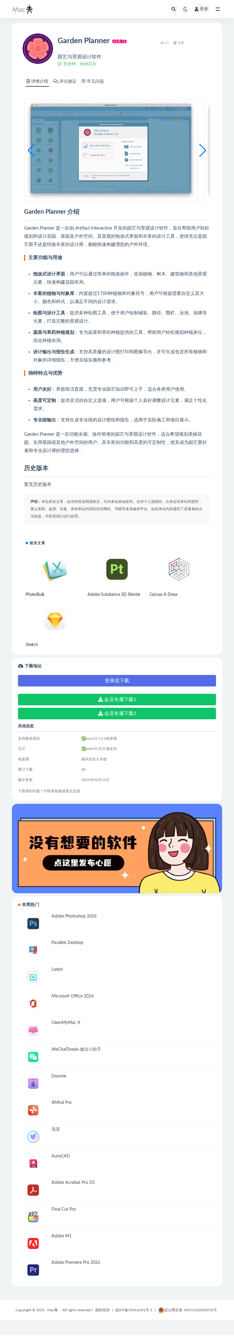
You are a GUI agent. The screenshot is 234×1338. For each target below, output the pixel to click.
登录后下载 (117, 680)
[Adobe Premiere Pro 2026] (33, 1270)
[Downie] (33, 1084)
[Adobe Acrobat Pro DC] (33, 1190)
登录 (204, 9)
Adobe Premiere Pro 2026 (75, 1262)
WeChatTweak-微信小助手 (76, 1049)
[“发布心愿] (117, 848)
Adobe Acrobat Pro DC (73, 1183)
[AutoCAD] (33, 1163)
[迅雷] (33, 1137)
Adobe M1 (61, 1236)
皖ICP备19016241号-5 (133, 1310)
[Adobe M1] (33, 1243)
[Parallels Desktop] (33, 950)
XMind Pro (61, 1103)
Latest (57, 969)
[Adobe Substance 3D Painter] (116, 569)
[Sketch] (55, 619)
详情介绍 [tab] (39, 81)
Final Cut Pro (63, 1209)
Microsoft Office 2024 (72, 996)
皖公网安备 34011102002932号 (190, 1310)
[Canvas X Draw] (179, 569)
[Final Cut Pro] (33, 1217)
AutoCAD (60, 1156)
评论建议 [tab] (67, 81)
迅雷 (55, 1129)
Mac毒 (52, 1310)
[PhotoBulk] (55, 569)
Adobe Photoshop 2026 (74, 916)
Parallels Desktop (67, 943)
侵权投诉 (102, 1310)
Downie (58, 1076)
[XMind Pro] (33, 1110)
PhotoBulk (35, 595)
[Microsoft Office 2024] (33, 1004)
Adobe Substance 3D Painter (113, 595)
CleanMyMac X (65, 1023)
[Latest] (33, 977)
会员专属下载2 (119, 713)
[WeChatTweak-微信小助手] (33, 1057)
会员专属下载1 (119, 699)
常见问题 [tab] (95, 81)
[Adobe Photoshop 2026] (33, 924)
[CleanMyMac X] (33, 1030)
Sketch (32, 645)
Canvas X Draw (164, 595)
